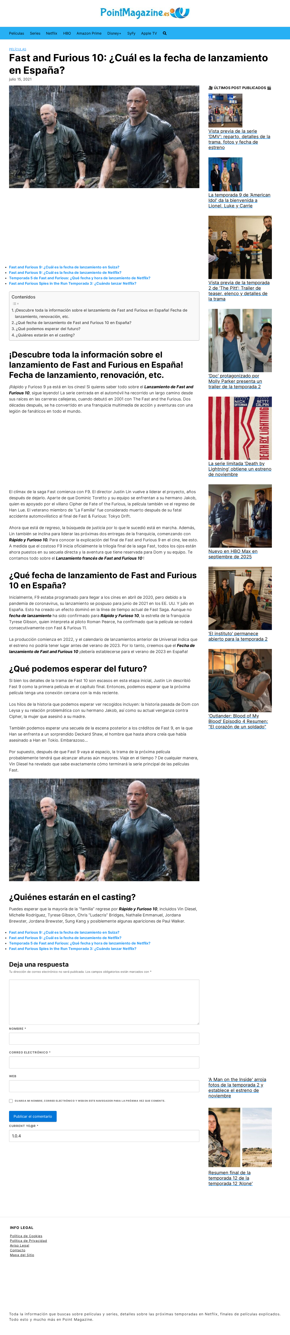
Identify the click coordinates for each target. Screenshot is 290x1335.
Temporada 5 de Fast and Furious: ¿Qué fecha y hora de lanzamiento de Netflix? (79, 278)
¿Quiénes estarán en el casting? (45, 335)
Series (35, 33)
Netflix (51, 33)
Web (13, 1076)
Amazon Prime (89, 33)
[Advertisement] (104, 227)
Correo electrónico (30, 1052)
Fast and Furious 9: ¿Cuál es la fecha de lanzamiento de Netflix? (65, 272)
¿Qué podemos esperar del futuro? (48, 328)
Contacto (17, 1250)
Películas (16, 33)
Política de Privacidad (28, 1241)
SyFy (131, 33)
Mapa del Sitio (22, 1255)
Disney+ (114, 33)
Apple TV (149, 33)
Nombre (17, 1028)
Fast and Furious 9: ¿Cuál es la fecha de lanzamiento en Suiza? (64, 267)
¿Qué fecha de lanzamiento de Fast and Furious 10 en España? (73, 322)
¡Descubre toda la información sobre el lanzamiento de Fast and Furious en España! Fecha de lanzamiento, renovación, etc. (101, 313)
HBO (67, 33)
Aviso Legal (19, 1245)
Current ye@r (24, 1126)
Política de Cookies (26, 1236)
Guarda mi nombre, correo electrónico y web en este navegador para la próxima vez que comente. (90, 1100)
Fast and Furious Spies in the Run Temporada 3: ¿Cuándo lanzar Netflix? (72, 283)
